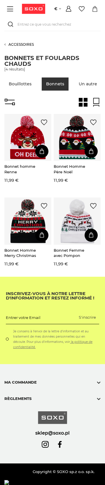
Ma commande (20, 382)
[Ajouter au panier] (41, 151)
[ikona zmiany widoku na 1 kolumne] (96, 102)
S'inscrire (87, 317)
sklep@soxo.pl (52, 433)
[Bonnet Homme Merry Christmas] (27, 220)
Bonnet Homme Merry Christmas (20, 253)
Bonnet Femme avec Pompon (69, 253)
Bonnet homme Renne (19, 169)
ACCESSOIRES (21, 44)
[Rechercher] (11, 24)
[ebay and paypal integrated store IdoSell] (46, 482)
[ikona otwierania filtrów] (9, 102)
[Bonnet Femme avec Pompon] (77, 220)
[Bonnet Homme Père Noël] (77, 137)
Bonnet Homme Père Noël (69, 169)
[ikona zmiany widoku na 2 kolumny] (83, 102)
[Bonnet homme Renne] (27, 137)
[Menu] (11, 9)
